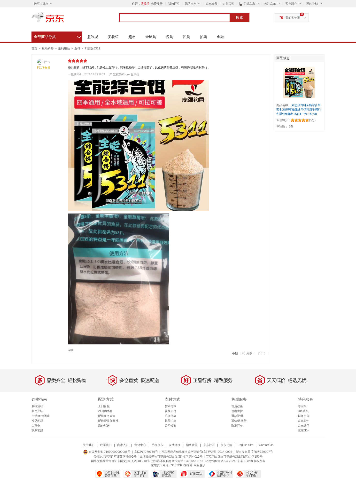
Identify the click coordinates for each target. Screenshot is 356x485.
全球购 (150, 37)
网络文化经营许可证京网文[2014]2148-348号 (120, 461)
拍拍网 (188, 465)
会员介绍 (37, 411)
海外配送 (104, 425)
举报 (235, 353)
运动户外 (48, 48)
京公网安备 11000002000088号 (109, 451)
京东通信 (304, 425)
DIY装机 (303, 411)
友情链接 (174, 445)
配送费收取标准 (108, 420)
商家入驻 (123, 445)
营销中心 (140, 445)
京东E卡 (303, 420)
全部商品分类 (57, 36)
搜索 (239, 18)
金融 (220, 37)
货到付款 (170, 406)
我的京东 (190, 3)
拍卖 (203, 37)
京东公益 (226, 445)
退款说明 (237, 416)
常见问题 (37, 420)
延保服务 (304, 416)
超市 (132, 37)
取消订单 (237, 425)
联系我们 (106, 445)
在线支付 (170, 411)
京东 (64, 19)
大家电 (35, 425)
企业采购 (228, 3)
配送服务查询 (107, 416)
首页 (34, 48)
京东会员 (211, 3)
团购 (186, 37)
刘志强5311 (92, 48)
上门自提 (104, 406)
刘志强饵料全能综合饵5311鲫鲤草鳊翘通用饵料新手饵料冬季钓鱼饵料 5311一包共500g (298, 109)
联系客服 (37, 430)
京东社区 (209, 445)
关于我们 (88, 445)
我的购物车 (293, 17)
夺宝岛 (302, 406)
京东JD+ (303, 430)
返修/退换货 (239, 420)
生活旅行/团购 (40, 416)
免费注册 (157, 3)
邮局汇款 (170, 420)
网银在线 (199, 465)
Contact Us (266, 445)
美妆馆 (113, 37)
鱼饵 (77, 48)
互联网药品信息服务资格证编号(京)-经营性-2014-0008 (197, 451)
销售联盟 (192, 445)
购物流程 (37, 406)
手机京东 (249, 3)
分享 (249, 353)
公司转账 (170, 425)
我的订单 (174, 3)
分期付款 (170, 416)
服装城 (92, 37)
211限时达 (105, 411)
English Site (245, 445)
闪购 (169, 37)
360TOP (176, 465)
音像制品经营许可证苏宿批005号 (114, 456)
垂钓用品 (64, 48)
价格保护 (237, 411)
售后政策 (237, 406)
